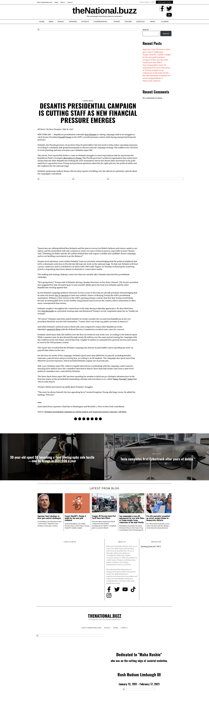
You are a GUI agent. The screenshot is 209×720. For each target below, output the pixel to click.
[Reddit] (96, 418)
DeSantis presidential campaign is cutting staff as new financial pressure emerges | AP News (85, 412)
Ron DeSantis (91, 134)
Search (146, 29)
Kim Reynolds (48, 311)
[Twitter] (169, 8)
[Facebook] (75, 418)
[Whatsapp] (92, 418)
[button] (38, 11)
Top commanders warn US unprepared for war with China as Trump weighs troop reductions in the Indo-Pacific (131, 519)
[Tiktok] (133, 589)
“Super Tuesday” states (122, 379)
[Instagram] (109, 595)
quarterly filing (54, 329)
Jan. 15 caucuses (62, 295)
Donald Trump (64, 137)
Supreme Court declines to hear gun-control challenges (49, 517)
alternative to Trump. (72, 158)
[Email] (100, 418)
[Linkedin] (88, 418)
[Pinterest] (83, 418)
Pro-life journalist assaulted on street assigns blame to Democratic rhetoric (156, 78)
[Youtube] (169, 15)
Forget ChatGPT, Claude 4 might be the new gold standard (75, 518)
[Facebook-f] (162, 8)
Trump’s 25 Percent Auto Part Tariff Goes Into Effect (104, 517)
